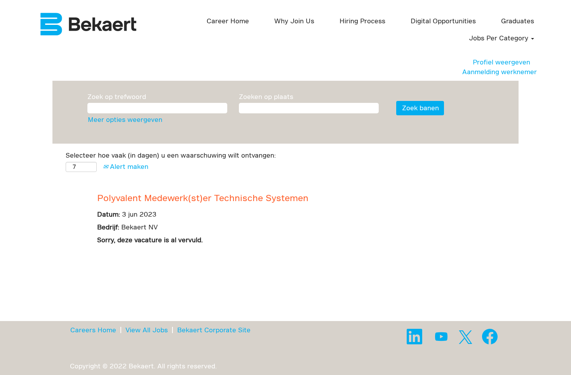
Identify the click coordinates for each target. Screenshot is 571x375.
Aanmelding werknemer (499, 71)
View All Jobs (146, 329)
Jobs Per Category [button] (499, 38)
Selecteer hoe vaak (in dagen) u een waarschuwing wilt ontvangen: (171, 155)
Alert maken (128, 166)
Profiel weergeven (501, 62)
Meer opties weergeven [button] (125, 119)
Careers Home (93, 329)
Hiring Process (362, 20)
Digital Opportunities (443, 20)
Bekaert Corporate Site (214, 329)
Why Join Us (294, 20)
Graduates (517, 20)
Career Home (228, 20)
